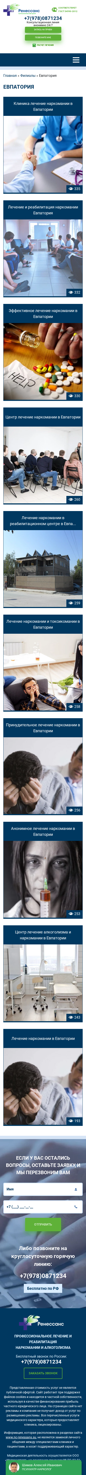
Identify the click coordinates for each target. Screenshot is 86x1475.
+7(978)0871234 (43, 18)
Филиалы (28, 76)
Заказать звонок (43, 1373)
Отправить (43, 1224)
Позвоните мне (43, 37)
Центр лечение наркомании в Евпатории (43, 417)
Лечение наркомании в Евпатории (43, 1038)
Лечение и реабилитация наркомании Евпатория (43, 210)
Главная (10, 76)
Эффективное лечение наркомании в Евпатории (43, 313)
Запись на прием (43, 30)
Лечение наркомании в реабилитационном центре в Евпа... (43, 520)
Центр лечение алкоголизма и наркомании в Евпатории (43, 935)
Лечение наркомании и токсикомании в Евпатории (43, 624)
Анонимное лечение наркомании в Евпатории (43, 831)
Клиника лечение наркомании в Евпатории (43, 106)
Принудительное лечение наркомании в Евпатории (43, 728)
